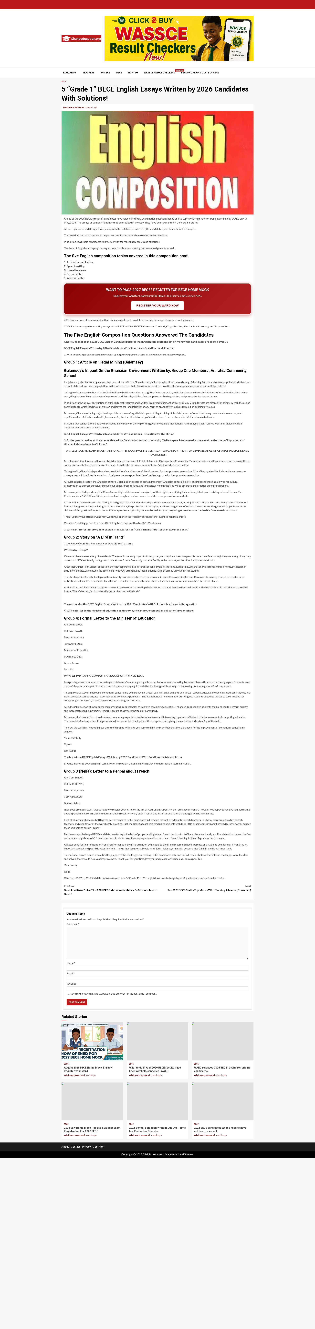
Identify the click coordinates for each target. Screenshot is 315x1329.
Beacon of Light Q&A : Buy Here (200, 72)
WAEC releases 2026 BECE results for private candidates (222, 1041)
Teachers (88, 72)
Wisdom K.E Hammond (73, 107)
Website (71, 983)
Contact (75, 1146)
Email (70, 973)
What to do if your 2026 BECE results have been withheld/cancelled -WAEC (158, 1041)
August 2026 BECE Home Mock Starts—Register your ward (92, 1041)
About (65, 1146)
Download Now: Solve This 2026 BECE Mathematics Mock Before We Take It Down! (110, 889)
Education (69, 72)
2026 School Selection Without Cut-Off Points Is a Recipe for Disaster (158, 1101)
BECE (119, 72)
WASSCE (105, 72)
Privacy (86, 1146)
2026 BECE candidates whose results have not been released (222, 1101)
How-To (133, 72)
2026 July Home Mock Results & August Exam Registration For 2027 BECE (92, 1101)
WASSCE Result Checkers (159, 72)
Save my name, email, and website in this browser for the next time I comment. (114, 993)
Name (71, 963)
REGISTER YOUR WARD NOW (157, 305)
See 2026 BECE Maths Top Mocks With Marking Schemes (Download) (209, 888)
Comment (73, 924)
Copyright (98, 1146)
